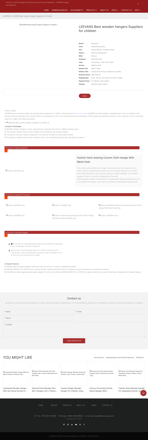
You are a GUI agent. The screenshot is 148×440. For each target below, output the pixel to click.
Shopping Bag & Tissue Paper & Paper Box (120, 357)
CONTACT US (107, 405)
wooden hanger (81, 113)
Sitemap (84, 436)
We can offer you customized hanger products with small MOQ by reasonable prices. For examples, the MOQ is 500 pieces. (36, 245)
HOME (40, 405)
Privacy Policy (93, 436)
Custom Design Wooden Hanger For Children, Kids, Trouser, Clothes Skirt (72, 389)
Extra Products (99, 357)
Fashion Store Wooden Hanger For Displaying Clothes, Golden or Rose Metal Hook (132, 389)
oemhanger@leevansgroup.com (102, 416)
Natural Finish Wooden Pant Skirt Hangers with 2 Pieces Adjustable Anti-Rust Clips (44, 389)
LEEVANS (6, 16)
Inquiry (84, 96)
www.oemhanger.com (71, 436)
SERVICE (54, 405)
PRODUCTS (140, 357)
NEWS (94, 405)
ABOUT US (81, 405)
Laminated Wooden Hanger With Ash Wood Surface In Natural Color (14, 389)
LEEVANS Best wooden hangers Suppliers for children (32, 16)
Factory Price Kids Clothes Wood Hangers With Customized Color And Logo (102, 389)
